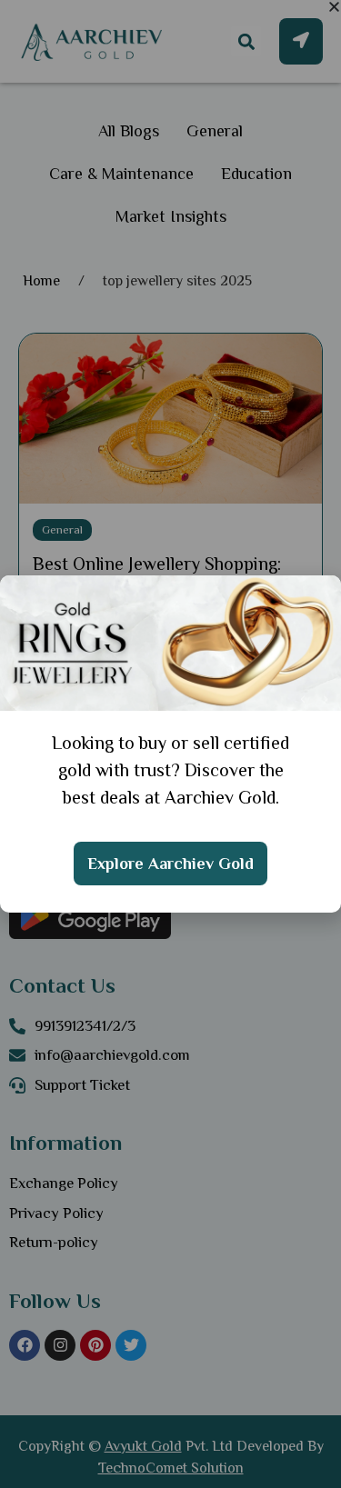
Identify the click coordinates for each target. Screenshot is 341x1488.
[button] (334, 7)
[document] (170, 744)
